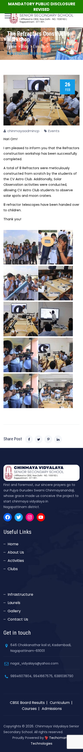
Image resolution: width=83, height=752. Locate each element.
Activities (16, 560)
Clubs (13, 569)
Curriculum (60, 702)
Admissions (52, 708)
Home (12, 46)
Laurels (14, 602)
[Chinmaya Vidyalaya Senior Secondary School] (41, 16)
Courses (29, 708)
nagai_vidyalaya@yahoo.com (34, 663)
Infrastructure (20, 594)
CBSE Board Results (27, 702)
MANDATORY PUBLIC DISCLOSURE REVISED (41, 6)
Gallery (14, 611)
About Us (16, 552)
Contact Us (18, 619)
